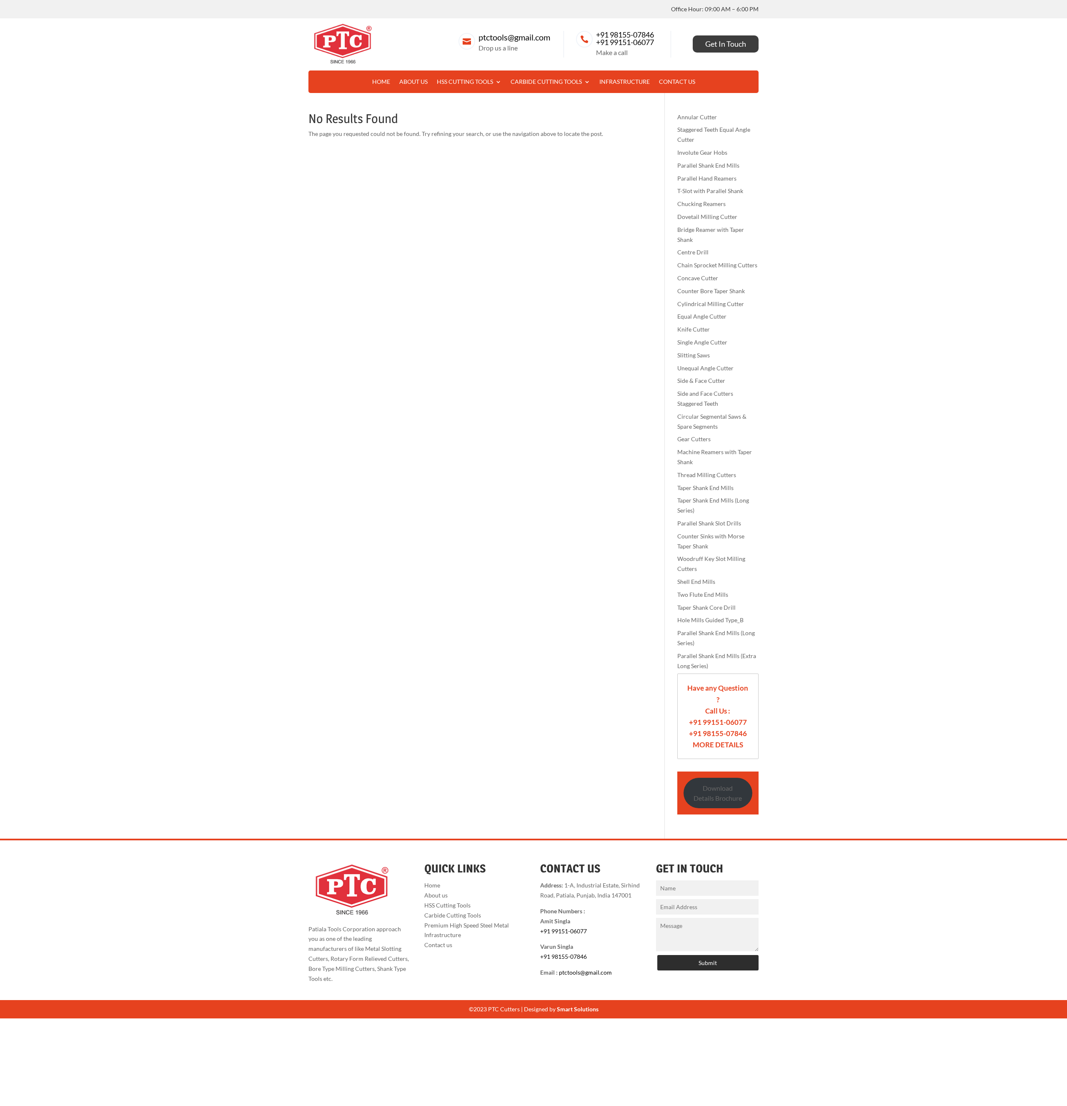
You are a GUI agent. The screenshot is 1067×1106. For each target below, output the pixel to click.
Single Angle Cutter (702, 342)
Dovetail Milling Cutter (707, 216)
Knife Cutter (693, 329)
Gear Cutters (694, 438)
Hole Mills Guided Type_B (710, 619)
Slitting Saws (693, 355)
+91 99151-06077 (625, 42)
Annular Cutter (697, 117)
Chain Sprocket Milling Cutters (717, 265)
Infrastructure (624, 82)
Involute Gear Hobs (702, 152)
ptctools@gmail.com (514, 37)
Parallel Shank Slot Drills (709, 523)
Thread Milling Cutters (706, 474)
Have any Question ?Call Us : (717, 699)
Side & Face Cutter (701, 380)
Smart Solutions (578, 1009)
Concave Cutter (697, 278)
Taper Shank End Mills (705, 487)
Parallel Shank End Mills (708, 165)
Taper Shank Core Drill (706, 607)
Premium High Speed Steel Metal (466, 925)
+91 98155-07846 (625, 34)
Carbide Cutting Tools (546, 82)
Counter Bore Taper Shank (711, 290)
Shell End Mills (696, 581)
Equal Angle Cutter (701, 316)
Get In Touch (725, 43)
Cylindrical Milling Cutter (710, 303)
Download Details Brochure (718, 793)
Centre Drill (693, 252)
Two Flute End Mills (702, 594)
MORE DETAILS (718, 744)
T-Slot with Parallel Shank (710, 190)
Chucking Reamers (701, 203)
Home (381, 82)
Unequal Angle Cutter (705, 368)
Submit (708, 962)
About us (413, 82)
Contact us (677, 82)
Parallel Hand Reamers (706, 178)
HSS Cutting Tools (465, 82)
